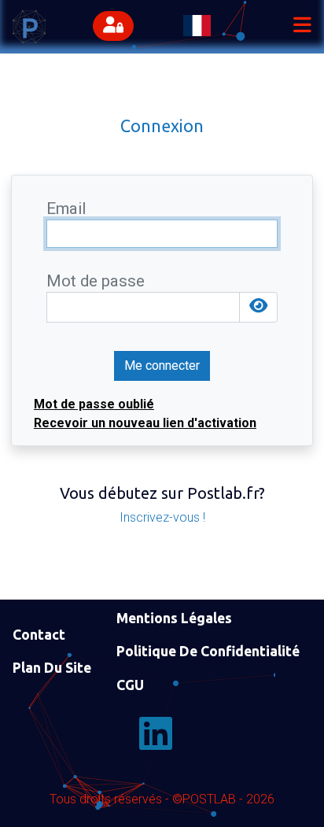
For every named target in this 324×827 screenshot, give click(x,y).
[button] (117, 26)
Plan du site (52, 667)
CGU (130, 684)
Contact (39, 634)
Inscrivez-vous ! (162, 517)
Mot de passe (95, 281)
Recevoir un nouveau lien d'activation (145, 422)
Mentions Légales (174, 618)
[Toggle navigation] (302, 26)
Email (66, 209)
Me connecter (162, 365)
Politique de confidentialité (208, 651)
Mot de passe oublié (94, 404)
